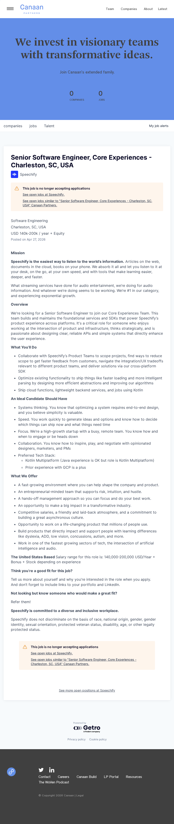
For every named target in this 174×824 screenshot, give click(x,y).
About (148, 9)
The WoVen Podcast (54, 783)
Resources (134, 777)
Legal (80, 795)
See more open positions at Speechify (87, 690)
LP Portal (111, 777)
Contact (45, 777)
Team (110, 9)
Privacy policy (77, 739)
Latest (162, 9)
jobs (33, 126)
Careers (63, 777)
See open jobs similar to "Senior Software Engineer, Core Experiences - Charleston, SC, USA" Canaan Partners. (87, 203)
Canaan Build (87, 777)
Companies (129, 9)
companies (13, 126)
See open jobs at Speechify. (44, 194)
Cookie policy (98, 739)
